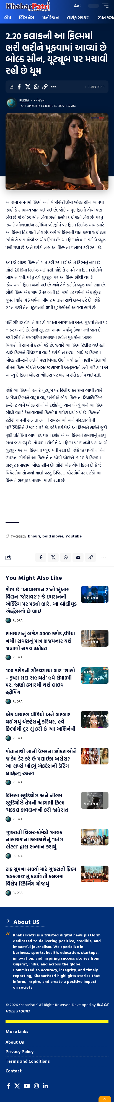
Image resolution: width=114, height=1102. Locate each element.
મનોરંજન (39, 100)
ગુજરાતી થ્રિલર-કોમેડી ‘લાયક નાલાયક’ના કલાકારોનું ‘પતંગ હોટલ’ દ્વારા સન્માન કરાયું (34, 839)
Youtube (74, 536)
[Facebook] (9, 1086)
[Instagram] (36, 1086)
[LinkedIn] (45, 1086)
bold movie (52, 536)
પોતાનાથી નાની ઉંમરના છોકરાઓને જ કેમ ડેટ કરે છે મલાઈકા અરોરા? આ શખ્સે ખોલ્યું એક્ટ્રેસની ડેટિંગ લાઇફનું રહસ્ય (41, 762)
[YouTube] (27, 1086)
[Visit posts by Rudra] (11, 103)
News (89, 671)
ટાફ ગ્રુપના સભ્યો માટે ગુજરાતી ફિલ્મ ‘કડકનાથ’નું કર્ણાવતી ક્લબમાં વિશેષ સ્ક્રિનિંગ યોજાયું (41, 876)
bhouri (34, 536)
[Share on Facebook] (19, 86)
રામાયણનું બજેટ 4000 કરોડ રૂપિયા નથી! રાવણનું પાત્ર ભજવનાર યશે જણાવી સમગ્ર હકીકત (40, 641)
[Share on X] (28, 86)
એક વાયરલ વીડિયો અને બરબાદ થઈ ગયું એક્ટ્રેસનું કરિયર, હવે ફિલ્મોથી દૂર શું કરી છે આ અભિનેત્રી (40, 722)
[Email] (78, 557)
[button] (67, 6)
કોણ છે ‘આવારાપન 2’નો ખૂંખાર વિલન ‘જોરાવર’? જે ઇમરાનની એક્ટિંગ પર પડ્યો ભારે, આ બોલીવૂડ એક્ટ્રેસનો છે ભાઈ (41, 600)
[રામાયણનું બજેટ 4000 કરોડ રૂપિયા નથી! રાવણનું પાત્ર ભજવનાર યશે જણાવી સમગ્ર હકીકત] (94, 638)
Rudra (24, 100)
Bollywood (96, 715)
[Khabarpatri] (28, 6)
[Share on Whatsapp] (36, 86)
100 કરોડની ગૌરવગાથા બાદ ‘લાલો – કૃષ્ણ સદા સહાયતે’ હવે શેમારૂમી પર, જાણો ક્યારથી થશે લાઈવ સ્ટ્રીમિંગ (40, 681)
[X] (17, 1086)
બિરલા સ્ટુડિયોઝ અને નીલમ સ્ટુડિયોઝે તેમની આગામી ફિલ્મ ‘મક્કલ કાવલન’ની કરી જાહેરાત (37, 803)
